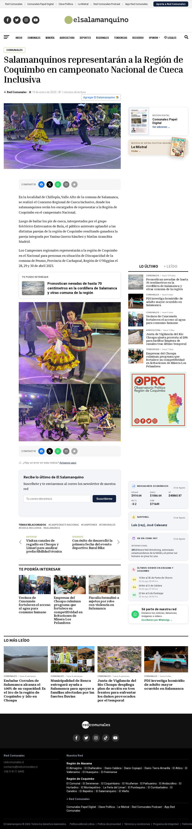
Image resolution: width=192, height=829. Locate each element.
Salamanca (52, 528)
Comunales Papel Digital (40, 4)
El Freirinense (109, 772)
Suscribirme (104, 498)
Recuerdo (138, 38)
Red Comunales (13, 4)
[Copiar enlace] (74, 184)
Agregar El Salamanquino (99, 97)
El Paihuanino (148, 783)
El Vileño (124, 791)
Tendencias (120, 38)
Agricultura (67, 38)
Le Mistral (83, 4)
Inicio (19, 38)
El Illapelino (86, 791)
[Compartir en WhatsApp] (58, 184)
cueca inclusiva (30, 528)
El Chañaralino (93, 768)
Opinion (153, 38)
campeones (89, 525)
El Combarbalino (158, 787)
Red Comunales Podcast (107, 4)
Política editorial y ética (82, 824)
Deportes (85, 38)
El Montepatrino (90, 787)
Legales (171, 38)
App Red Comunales (136, 4)
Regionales (102, 38)
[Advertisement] (158, 182)
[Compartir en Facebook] (41, 184)
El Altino (178, 768)
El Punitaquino (136, 787)
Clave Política (66, 4)
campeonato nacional (64, 525)
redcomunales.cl (14, 762)
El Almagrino (74, 768)
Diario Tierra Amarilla (157, 768)
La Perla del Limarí (114, 787)
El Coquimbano (110, 783)
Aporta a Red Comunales (170, 4)
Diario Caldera (113, 768)
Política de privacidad (109, 824)
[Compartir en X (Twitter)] (49, 184)
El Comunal (73, 783)
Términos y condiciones (137, 824)
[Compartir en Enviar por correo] (66, 184)
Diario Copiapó (133, 768)
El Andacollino (168, 783)
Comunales (34, 38)
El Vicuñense (130, 783)
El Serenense (91, 783)
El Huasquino (90, 772)
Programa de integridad (166, 824)
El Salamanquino (106, 791)
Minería (50, 38)
